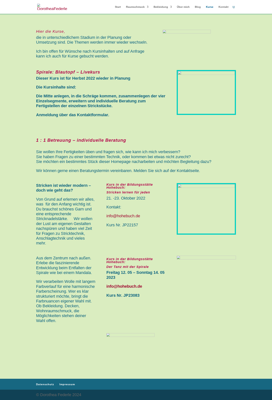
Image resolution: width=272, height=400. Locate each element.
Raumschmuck (135, 7)
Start (118, 7)
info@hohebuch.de (123, 216)
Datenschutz (45, 384)
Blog (198, 7)
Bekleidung (161, 7)
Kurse (209, 7)
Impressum (67, 384)
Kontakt (224, 7)
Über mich (183, 7)
